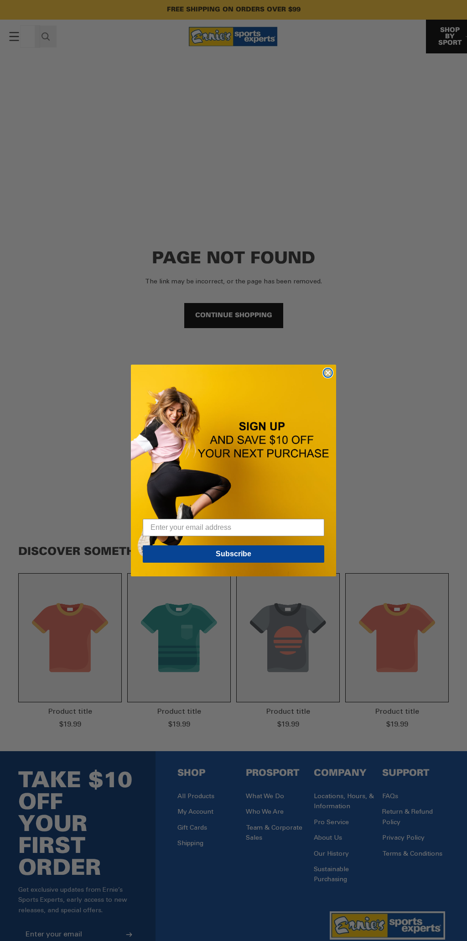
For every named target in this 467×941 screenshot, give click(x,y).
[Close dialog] (327, 372)
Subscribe (233, 554)
